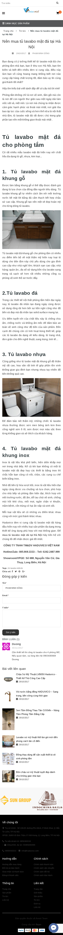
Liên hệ (37, 907)
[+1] (23, 571)
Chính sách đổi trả (42, 872)
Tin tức (5, 896)
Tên (4, 583)
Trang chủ (6, 889)
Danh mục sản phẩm (17, 23)
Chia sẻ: (6, 571)
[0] (57, 13)
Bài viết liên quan (14, 668)
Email (5, 595)
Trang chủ (38, 889)
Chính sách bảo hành (43, 875)
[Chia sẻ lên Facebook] (13, 571)
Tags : (5, 568)
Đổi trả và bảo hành (10, 868)
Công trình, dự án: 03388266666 (21, 845)
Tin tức (37, 900)
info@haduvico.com (30, 851)
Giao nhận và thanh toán (13, 872)
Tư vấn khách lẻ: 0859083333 (18, 841)
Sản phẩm (38, 896)
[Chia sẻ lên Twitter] (16, 571)
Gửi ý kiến (10, 632)
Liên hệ (5, 900)
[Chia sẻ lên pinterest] (20, 571)
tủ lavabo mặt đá (15, 568)
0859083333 (10, 851)
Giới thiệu (38, 893)
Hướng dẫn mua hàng (12, 864)
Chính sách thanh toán (43, 864)
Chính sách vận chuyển (44, 868)
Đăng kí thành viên (10, 875)
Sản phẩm (6, 893)
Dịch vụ (37, 904)
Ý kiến (5, 608)
